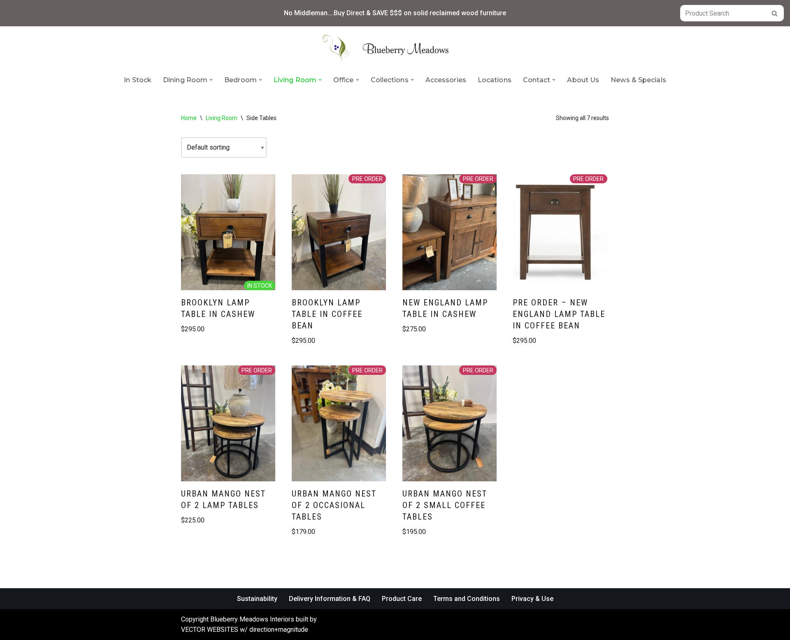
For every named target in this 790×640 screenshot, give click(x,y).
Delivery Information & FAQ (329, 599)
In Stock (137, 80)
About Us (583, 80)
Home (189, 118)
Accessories (445, 80)
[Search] (774, 13)
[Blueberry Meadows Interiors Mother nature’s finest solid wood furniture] (395, 49)
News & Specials (638, 80)
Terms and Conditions (466, 599)
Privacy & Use (532, 599)
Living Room (221, 118)
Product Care (402, 599)
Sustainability (257, 599)
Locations (494, 80)
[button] (211, 79)
